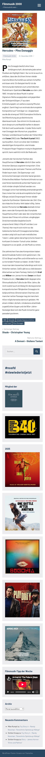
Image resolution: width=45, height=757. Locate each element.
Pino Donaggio (18, 323)
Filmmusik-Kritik (9, 56)
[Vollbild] (37, 692)
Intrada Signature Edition (25, 320)
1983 (4, 320)
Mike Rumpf (6, 59)
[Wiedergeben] (8, 692)
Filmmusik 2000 (12, 4)
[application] (22, 684)
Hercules (11, 320)
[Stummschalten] (33, 692)
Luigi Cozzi (7, 323)
